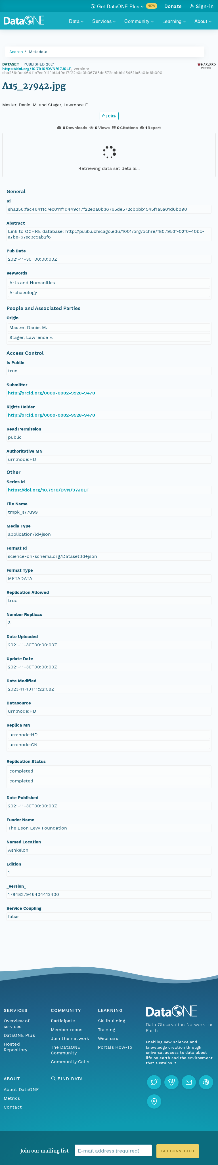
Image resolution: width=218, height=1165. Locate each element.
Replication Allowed (28, 592)
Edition (14, 864)
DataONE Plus (19, 1035)
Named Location (24, 842)
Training (106, 1029)
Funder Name (20, 819)
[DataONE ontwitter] (154, 1082)
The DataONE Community (66, 1050)
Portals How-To (115, 1047)
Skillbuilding (111, 1020)
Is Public (15, 362)
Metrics (12, 1098)
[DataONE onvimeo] (171, 1082)
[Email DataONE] (189, 1082)
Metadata (38, 51)
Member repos (67, 1029)
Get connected (177, 1151)
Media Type (19, 526)
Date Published (22, 797)
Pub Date (16, 251)
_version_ (16, 886)
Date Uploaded (22, 636)
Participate (63, 1020)
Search (16, 51)
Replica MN (18, 725)
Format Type (20, 570)
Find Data (70, 1078)
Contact (13, 1107)
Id (9, 201)
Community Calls (70, 1061)
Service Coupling (24, 908)
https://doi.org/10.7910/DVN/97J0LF (36, 68)
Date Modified (21, 680)
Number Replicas (24, 614)
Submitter (17, 384)
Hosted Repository (16, 1046)
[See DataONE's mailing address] (154, 1101)
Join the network (70, 1038)
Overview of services (17, 1023)
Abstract (16, 223)
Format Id (17, 548)
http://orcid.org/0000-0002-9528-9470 (51, 393)
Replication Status (26, 761)
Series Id (16, 481)
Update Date (20, 658)
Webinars (108, 1038)
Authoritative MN (25, 451)
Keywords (17, 273)
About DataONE (21, 1089)
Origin (12, 317)
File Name (17, 503)
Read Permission (24, 429)
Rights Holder (21, 407)
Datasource (19, 703)
